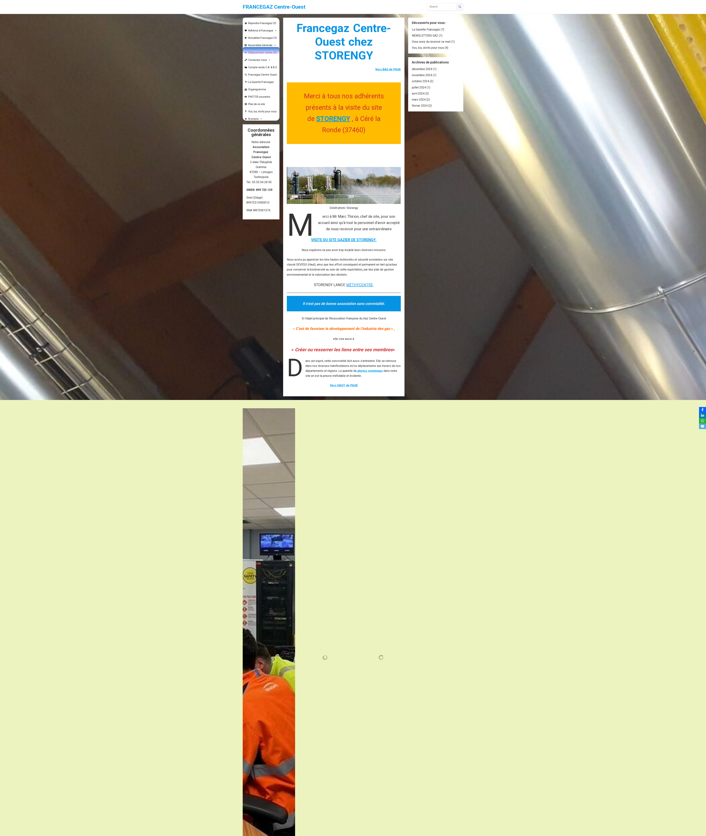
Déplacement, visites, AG (262, 52)
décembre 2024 (422, 69)
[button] (292, 412)
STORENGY (333, 119)
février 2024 (420, 105)
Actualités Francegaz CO (262, 37)
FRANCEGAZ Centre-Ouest (274, 7)
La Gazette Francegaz (261, 82)
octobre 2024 (420, 81)
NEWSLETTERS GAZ (425, 35)
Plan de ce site (256, 104)
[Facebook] (702, 409)
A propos (253, 118)
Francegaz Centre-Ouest (262, 74)
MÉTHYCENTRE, (360, 285)
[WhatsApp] (702, 421)
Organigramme (257, 89)
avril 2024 (418, 93)
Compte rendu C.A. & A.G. (262, 67)
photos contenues (370, 371)
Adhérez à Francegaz (260, 30)
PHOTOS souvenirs (259, 96)
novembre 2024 (422, 75)
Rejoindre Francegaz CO (262, 23)
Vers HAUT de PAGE (344, 385)
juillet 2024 (419, 87)
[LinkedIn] (702, 415)
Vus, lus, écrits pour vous (262, 111)
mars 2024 (419, 99)
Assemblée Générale (260, 45)
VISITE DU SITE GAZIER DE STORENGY (343, 240)
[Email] (702, 426)
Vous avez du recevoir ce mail (431, 41)
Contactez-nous (257, 59)
